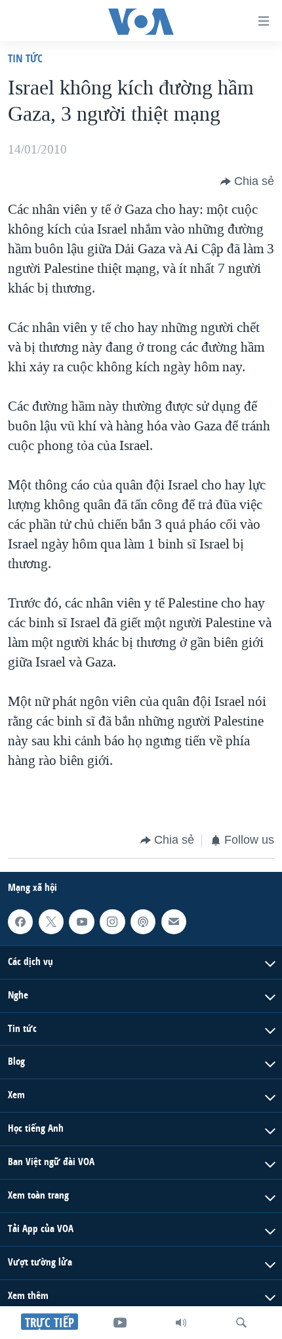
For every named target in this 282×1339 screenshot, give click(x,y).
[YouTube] (120, 1322)
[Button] (247, 182)
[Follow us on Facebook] (20, 921)
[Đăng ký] (173, 921)
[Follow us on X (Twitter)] (51, 921)
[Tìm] (241, 1322)
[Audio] (181, 1322)
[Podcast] (143, 921)
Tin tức (25, 58)
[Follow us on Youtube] (81, 921)
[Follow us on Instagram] (112, 921)
